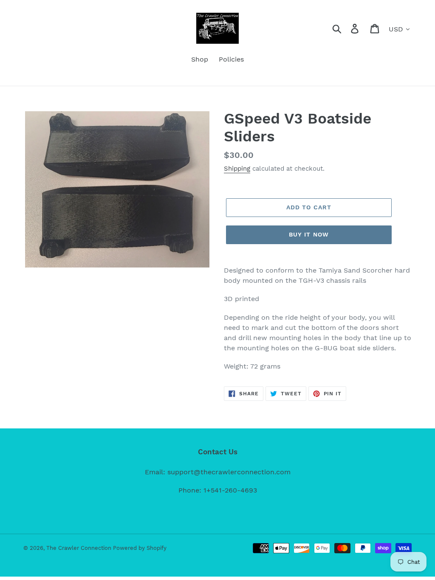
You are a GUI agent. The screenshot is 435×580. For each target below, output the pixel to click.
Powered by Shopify (140, 548)
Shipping (237, 168)
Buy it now (309, 234)
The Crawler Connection (79, 548)
